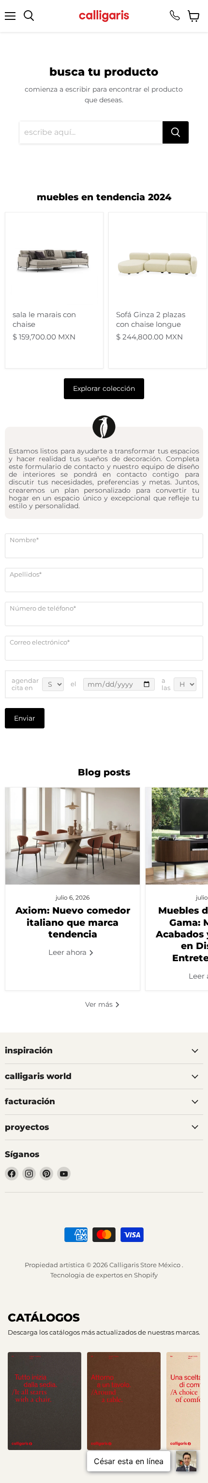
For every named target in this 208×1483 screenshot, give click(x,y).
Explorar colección (104, 388)
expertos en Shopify (127, 1275)
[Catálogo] (44, 1401)
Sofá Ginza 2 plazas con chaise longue (150, 319)
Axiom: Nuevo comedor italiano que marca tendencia (72, 922)
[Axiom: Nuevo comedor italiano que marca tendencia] (72, 836)
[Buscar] (176, 132)
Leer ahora (68, 952)
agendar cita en (25, 684)
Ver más (100, 1004)
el (73, 684)
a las (166, 684)
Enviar (24, 718)
